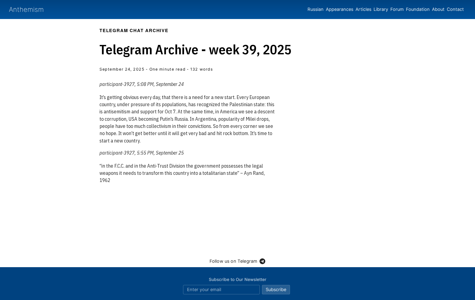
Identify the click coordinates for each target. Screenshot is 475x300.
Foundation (418, 9)
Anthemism (26, 9)
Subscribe (276, 289)
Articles (363, 9)
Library (381, 9)
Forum (397, 9)
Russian (316, 9)
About (438, 9)
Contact (455, 9)
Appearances (339, 9)
